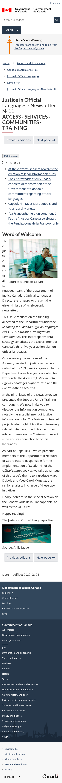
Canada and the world (13, 710)
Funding (6, 603)
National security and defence (17, 689)
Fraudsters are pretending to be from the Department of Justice (35, 46)
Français (55, 3)
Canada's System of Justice (22, 69)
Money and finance (12, 715)
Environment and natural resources (20, 684)
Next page (44, 140)
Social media (11, 748)
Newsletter (13, 82)
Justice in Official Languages (23, 76)
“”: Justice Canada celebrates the (33, 218)
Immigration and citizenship (16, 652)
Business (6, 663)
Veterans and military (13, 731)
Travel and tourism (11, 658)
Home (6, 63)
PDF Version (11, 155)
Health (5, 673)
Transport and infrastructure (16, 705)
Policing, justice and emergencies (19, 700)
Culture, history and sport (15, 694)
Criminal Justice (10, 598)
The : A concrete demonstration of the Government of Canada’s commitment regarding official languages (29, 189)
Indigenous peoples (12, 726)
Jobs (4, 647)
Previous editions (19, 140)
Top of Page (8, 776)
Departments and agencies (16, 635)
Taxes (5, 679)
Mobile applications (15, 754)
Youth (5, 736)
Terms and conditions (16, 764)
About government (11, 640)
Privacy (8, 769)
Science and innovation (14, 721)
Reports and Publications (31, 63)
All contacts (8, 629)
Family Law (7, 592)
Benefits (6, 668)
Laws (4, 613)
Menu (10, 31)
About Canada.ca (13, 759)
